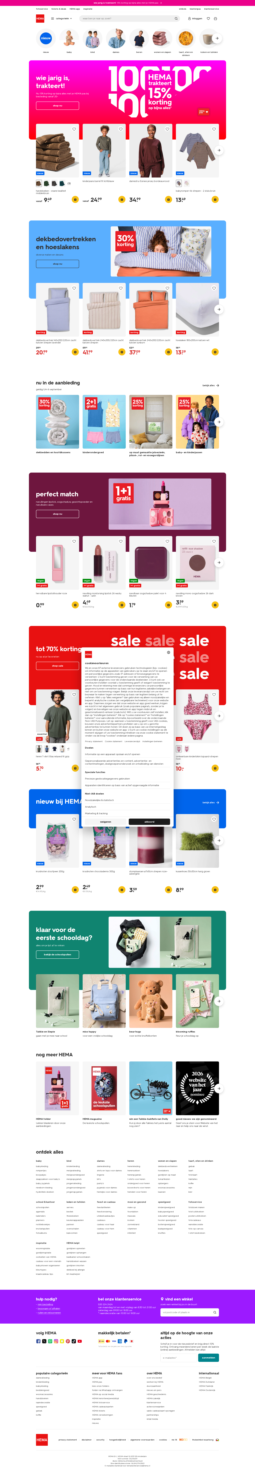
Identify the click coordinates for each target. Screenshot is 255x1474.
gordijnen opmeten (76, 1248)
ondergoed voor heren (139, 1183)
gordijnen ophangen (76, 1252)
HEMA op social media (103, 1394)
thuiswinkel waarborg (202, 1440)
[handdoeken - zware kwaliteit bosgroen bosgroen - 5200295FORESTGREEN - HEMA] (47, 183)
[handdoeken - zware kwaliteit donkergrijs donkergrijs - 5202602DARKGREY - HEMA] (54, 183)
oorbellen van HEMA (46, 1257)
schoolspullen (42, 1207)
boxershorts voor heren (139, 1187)
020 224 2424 (105, 1304)
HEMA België (205, 1378)
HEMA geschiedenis (156, 1394)
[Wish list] (208, 18)
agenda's (40, 1211)
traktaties (192, 1179)
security (100, 1440)
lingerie (100, 1175)
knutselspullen (43, 1228)
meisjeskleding (74, 1170)
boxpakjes (41, 1175)
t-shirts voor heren (136, 1179)
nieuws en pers (154, 1390)
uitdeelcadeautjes (106, 1216)
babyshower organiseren (48, 1265)
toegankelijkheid (117, 1440)
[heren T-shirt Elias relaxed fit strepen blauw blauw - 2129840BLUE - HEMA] (47, 748)
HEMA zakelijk (153, 1398)
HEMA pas (97, 1382)
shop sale (57, 665)
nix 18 (174, 1440)
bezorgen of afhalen (49, 1308)
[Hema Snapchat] (62, 1341)
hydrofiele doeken (45, 1192)
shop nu (127, 100)
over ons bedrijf (154, 1378)
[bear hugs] (150, 1005)
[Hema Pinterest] (68, 1341)
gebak (191, 1166)
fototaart (192, 1175)
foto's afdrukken (196, 1211)
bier (190, 1192)
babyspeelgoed (166, 1211)
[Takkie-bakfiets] (150, 1094)
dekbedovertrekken (168, 1166)
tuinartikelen (164, 1179)
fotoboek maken (196, 1207)
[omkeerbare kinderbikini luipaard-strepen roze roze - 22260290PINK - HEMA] (179, 748)
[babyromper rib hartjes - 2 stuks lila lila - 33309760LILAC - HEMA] (186, 183)
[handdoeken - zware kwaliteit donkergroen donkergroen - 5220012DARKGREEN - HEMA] (62, 183)
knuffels (161, 1233)
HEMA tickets (98, 1411)
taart (190, 1170)
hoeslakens (163, 1170)
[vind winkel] (215, 1312)
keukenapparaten (75, 1220)
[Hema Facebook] (38, 1341)
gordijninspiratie (43, 1252)
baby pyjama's (43, 1183)
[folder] (57, 1094)
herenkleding (134, 1166)
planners (40, 1220)
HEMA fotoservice (101, 1402)
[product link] (57, 150)
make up (132, 1207)
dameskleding (103, 1166)
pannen (70, 1224)
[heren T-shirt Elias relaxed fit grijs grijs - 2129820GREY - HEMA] (39, 748)
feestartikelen (103, 1207)
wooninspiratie (43, 1248)
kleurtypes (41, 1270)
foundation (133, 1211)
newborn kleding (44, 1187)
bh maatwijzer (73, 1274)
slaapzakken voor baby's (48, 1179)
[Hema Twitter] (44, 1341)
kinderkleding (73, 1166)
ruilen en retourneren (49, 1312)
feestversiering (104, 1211)
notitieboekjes (43, 1224)
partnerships (153, 1415)
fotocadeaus (194, 1220)
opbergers (163, 1183)
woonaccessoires (166, 1187)
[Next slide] (219, 150)
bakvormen (72, 1233)
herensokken (134, 1170)
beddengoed (42, 1390)
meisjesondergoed (76, 1175)
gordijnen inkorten (75, 1265)
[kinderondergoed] (104, 426)
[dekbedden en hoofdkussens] (57, 426)
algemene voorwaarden (142, 1440)
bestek (70, 1211)
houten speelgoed (167, 1220)
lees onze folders (100, 1386)
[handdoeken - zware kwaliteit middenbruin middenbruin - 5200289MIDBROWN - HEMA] (39, 183)
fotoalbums (41, 1233)
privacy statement (68, 1440)
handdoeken (42, 1398)
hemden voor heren (137, 1192)
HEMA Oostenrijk (207, 1390)
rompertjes (41, 1170)
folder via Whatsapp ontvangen (107, 1390)
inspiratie (96, 1419)
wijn (190, 1187)
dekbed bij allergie (76, 1270)
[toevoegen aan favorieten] (74, 129)
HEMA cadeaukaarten (102, 1406)
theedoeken (73, 1216)
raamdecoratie (43, 1402)
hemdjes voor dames (107, 1192)
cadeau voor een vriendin (48, 1261)
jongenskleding (74, 1183)
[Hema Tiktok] (74, 1341)
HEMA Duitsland (206, 1382)
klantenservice (154, 1402)
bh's (99, 1179)
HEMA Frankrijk (206, 1386)
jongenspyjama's (74, 1192)
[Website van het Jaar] (197, 1094)
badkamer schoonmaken (78, 1257)
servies (70, 1207)
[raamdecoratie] (150, 426)
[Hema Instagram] (56, 1341)
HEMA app (97, 1378)
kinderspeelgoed (166, 1207)
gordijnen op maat (167, 1175)
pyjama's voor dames (107, 1187)
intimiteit (132, 1233)
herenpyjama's (134, 1175)
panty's (100, 1183)
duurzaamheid (154, 1386)
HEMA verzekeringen (102, 1415)
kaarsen (162, 1192)
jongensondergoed (76, 1187)
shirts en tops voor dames (109, 1170)
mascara (131, 1216)
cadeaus (101, 1220)
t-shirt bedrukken (196, 1233)
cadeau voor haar (105, 1224)
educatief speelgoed (168, 1216)
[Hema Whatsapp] (50, 1341)
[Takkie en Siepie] (57, 1005)
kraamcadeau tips (44, 1274)
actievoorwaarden (155, 1406)
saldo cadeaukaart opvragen (161, 1411)
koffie (191, 1183)
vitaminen (132, 1228)
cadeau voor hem (105, 1228)
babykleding (42, 1166)
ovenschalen (73, 1228)
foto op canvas (195, 1228)
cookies (163, 1440)
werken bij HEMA (155, 1382)
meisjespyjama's (74, 1179)
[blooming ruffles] (197, 1005)
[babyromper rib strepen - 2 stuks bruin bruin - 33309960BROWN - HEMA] (179, 183)
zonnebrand (133, 1224)
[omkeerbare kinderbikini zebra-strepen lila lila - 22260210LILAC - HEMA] (186, 748)
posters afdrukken (197, 1216)
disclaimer (87, 1440)
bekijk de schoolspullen (127, 950)
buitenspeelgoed (166, 1224)
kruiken (131, 1220)
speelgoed (102, 1233)
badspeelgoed (165, 1228)
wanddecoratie (195, 1224)
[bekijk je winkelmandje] (215, 18)
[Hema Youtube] (80, 1341)
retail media (152, 1419)
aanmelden (208, 1357)
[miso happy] (104, 1005)
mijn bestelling (45, 1304)
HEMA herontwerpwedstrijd (105, 1398)
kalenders (40, 1216)
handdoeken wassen (76, 1261)
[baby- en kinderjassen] (197, 426)
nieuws (95, 1423)
